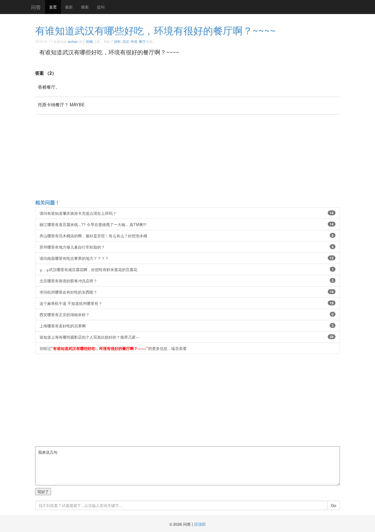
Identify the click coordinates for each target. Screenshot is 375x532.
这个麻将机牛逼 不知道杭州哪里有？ (187, 303)
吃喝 (89, 41)
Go (333, 505)
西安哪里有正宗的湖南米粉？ (187, 314)
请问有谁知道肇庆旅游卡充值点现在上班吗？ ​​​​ (187, 213)
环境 (134, 41)
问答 (36, 6)
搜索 (85, 7)
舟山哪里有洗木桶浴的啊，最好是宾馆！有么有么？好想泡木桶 (187, 235)
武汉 (125, 41)
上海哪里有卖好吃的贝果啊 (187, 325)
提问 (101, 7)
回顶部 (200, 524)
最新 (69, 7)
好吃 (117, 41)
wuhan (73, 41)
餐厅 (142, 41)
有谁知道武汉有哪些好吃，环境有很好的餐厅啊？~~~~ (155, 30)
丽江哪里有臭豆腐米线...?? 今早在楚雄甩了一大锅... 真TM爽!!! (187, 224)
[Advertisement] (200, 156)
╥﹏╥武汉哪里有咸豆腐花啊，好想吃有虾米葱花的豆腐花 (187, 269)
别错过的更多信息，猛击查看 (113, 348)
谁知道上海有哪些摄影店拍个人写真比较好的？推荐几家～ (187, 337)
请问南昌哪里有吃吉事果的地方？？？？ (187, 258)
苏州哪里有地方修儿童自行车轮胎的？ (187, 247)
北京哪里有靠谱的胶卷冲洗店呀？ (187, 280)
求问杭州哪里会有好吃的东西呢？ (187, 292)
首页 (53, 7)
